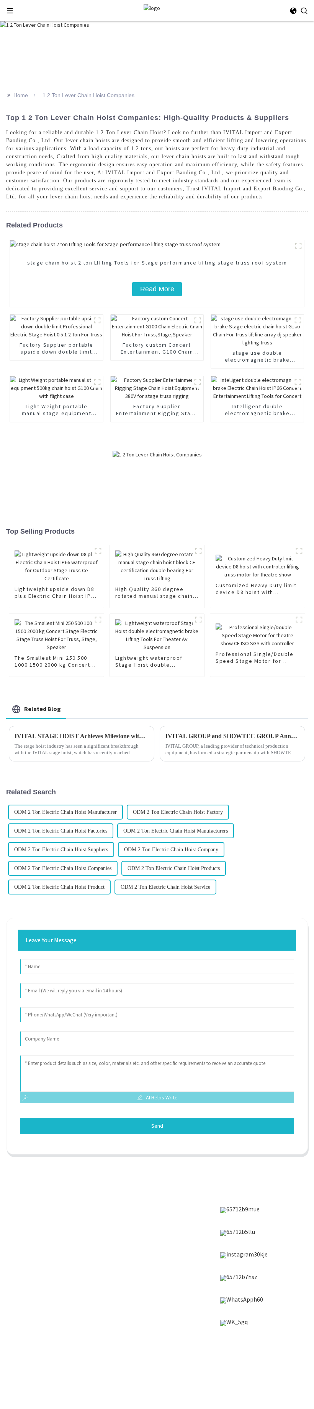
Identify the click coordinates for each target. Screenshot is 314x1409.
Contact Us (28, 1247)
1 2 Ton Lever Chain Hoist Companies (88, 95)
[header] (152, 7)
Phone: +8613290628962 (145, 1287)
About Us (26, 1234)
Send (157, 1125)
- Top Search (247, 1373)
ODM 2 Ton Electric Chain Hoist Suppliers (61, 849)
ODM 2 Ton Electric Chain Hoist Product (59, 887)
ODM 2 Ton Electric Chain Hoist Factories (60, 831)
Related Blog (42, 709)
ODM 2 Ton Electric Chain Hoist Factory (178, 812)
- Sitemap (271, 1361)
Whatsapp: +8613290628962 (150, 1299)
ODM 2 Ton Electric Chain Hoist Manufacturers (175, 831)
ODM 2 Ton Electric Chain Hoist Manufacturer (65, 812)
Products (26, 1208)
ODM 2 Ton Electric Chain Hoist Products (174, 868)
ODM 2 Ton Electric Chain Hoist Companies (62, 868)
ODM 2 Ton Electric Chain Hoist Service (165, 887)
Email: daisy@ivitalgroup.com (153, 1275)
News (21, 1221)
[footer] (240, 1210)
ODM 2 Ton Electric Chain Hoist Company (171, 849)
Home (20, 95)
